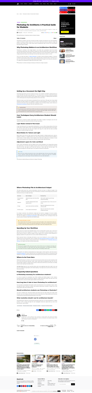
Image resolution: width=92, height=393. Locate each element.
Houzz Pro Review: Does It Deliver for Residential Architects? (37, 365)
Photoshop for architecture (22, 104)
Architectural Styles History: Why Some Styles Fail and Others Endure (70, 56)
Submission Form (65, 31)
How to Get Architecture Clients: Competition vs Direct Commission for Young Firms (66, 44)
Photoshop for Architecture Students (46, 305)
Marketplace (40, 383)
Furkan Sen (63, 46)
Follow (73, 384)
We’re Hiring (49, 380)
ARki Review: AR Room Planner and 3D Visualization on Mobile (70, 61)
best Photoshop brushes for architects (47, 238)
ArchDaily (23, 254)
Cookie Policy (64, 390)
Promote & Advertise (41, 384)
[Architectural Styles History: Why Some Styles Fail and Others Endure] (62, 56)
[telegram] (29, 386)
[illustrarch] (18, 4)
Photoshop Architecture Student (27, 305)
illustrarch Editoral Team (21, 373)
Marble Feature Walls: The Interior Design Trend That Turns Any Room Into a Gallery (53, 365)
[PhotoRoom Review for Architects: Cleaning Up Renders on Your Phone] (62, 51)
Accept (59, 391)
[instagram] (21, 386)
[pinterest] (23, 386)
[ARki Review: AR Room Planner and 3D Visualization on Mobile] (62, 61)
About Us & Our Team (41, 380)
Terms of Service (69, 390)
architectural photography (32, 215)
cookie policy (55, 391)
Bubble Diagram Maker (51, 384)
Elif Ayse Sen (20, 32)
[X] (19, 386)
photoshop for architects (37, 305)
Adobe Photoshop (32, 56)
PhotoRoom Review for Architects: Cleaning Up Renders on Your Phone (69, 51)
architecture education (21, 253)
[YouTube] (25, 386)
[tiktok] (31, 386)
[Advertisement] (48, 14)
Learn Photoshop (19, 305)
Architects (39, 386)
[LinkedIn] (27, 386)
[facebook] (17, 386)
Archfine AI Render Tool (51, 383)
